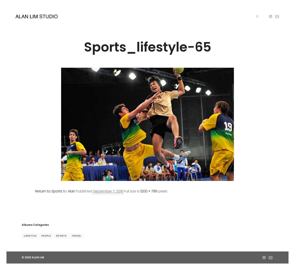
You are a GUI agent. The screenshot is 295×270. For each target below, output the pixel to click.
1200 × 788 (148, 191)
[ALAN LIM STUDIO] (36, 16)
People (46, 235)
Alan (71, 191)
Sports (61, 235)
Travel (76, 235)
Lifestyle (30, 235)
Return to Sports (48, 191)
